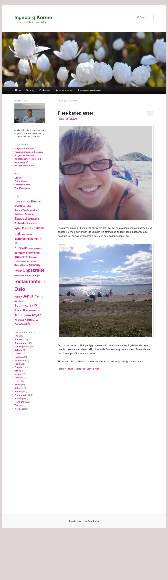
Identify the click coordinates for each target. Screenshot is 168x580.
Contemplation (21, 346)
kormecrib (20, 252)
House (17, 370)
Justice (18, 377)
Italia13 (39, 228)
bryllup (18, 205)
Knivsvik (20, 248)
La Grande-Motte (21, 261)
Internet (18, 374)
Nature (70, 368)
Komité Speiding (34, 248)
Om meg (30, 90)
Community (20, 342)
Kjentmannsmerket (64, 90)
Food (17, 363)
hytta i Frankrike (23, 228)
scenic (18, 296)
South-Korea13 (25, 305)
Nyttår (18, 270)
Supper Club (21, 310)
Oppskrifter (33, 270)
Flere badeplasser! (76, 113)
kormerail (34, 252)
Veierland (19, 319)
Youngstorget (20, 323)
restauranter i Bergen (29, 275)
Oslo (16, 275)
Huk (83, 368)
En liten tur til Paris (24, 165)
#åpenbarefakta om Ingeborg (28, 151)
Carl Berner (19, 214)
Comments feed (22, 184)
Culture (18, 349)
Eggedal (20, 218)
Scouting (19, 398)
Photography (21, 394)
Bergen (36, 201)
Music (17, 384)
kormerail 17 (21, 257)
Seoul (40, 297)
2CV (16, 336)
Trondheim (22, 315)
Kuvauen (33, 257)
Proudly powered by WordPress (84, 521)
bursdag (27, 205)
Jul (17, 233)
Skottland (18, 301)
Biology (18, 339)
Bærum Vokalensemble (25, 209)
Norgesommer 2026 (24, 148)
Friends (18, 367)
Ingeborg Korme (33, 17)
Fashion (18, 356)
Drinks (17, 353)
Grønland (33, 219)
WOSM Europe (31, 320)
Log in (17, 177)
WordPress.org (22, 188)
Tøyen (37, 314)
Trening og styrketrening (89, 90)
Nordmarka (34, 264)
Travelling (19, 401)
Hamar (35, 223)
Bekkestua (25, 201)
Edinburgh (29, 214)
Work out (19, 408)
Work (17, 405)
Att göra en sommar (24, 155)
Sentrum (30, 296)
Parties (17, 391)
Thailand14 (34, 310)
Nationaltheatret (21, 265)
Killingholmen (26, 234)
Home (18, 90)
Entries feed (20, 181)
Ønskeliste (44, 90)
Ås (29, 323)
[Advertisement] (29, 464)
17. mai (17, 201)
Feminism (19, 360)
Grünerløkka (22, 223)
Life (16, 381)
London (33, 261)
